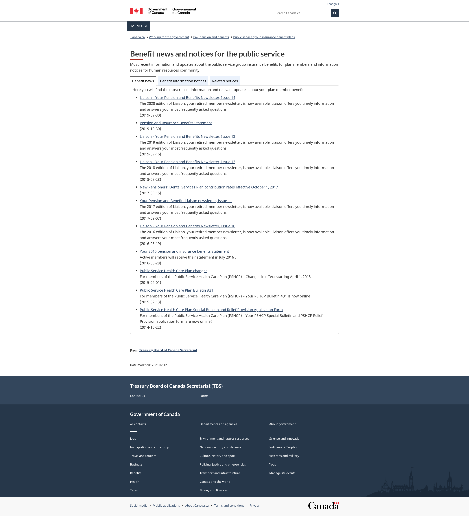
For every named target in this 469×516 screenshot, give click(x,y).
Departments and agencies (218, 424)
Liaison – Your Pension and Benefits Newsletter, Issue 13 (187, 136)
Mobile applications (166, 506)
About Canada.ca (197, 506)
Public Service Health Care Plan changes (173, 270)
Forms (204, 396)
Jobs (133, 439)
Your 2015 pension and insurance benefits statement (184, 251)
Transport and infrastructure (220, 473)
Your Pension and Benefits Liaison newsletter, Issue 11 (186, 200)
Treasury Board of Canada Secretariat (168, 350)
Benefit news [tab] (143, 81)
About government (282, 424)
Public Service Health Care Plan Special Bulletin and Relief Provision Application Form (211, 309)
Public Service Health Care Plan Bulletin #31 (176, 290)
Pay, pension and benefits (211, 37)
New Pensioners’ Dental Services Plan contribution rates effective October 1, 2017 (209, 187)
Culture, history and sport (217, 456)
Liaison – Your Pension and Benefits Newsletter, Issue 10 (187, 226)
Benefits (135, 473)
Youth (273, 464)
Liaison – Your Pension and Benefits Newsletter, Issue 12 (187, 161)
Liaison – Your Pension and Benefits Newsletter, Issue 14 (187, 97)
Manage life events (282, 473)
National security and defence (220, 447)
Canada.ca (137, 37)
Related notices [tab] (225, 81)
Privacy (254, 506)
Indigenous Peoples (283, 447)
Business (136, 464)
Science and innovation (285, 439)
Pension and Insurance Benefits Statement (176, 122)
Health (134, 482)
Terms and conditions (229, 506)
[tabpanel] (234, 210)
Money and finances (214, 490)
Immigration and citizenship (149, 447)
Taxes (134, 490)
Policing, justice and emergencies (223, 464)
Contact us (137, 396)
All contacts (138, 424)
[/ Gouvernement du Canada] (163, 11)
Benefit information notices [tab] (183, 81)
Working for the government (169, 37)
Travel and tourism (143, 456)
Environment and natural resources (224, 439)
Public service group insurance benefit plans (264, 37)
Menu (137, 25)
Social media (138, 506)
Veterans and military (284, 456)
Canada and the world (215, 482)
